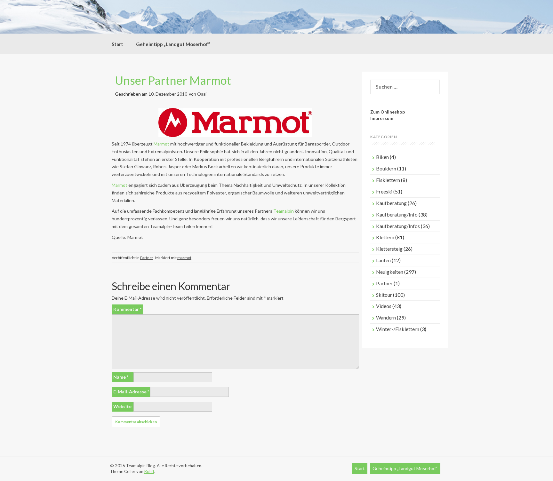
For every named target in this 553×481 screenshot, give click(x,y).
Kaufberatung (391, 203)
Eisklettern (388, 180)
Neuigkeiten (389, 272)
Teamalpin (283, 211)
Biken (382, 157)
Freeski (384, 191)
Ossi (201, 94)
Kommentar (127, 309)
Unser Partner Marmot (173, 80)
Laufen (383, 260)
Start (117, 44)
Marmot (161, 143)
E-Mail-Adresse (131, 391)
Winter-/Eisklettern (397, 329)
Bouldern (386, 168)
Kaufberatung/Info (397, 214)
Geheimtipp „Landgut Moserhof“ (173, 44)
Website (122, 406)
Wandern (386, 317)
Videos (383, 306)
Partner (146, 257)
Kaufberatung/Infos (398, 226)
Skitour (384, 295)
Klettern (385, 237)
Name (120, 377)
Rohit (149, 471)
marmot (184, 257)
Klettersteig (389, 249)
